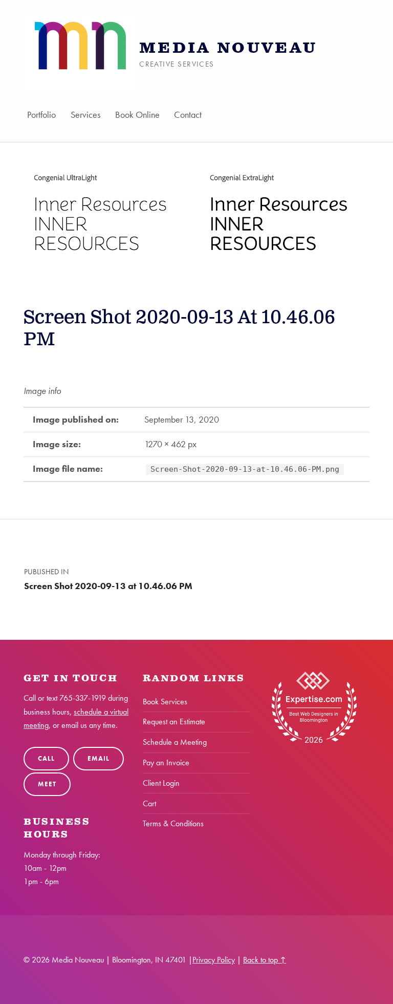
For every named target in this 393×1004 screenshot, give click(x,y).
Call (46, 758)
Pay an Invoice (166, 762)
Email (98, 758)
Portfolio (41, 114)
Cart (149, 803)
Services (85, 114)
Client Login (161, 783)
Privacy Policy (213, 959)
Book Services (165, 701)
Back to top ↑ (264, 959)
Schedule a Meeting (175, 742)
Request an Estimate (174, 721)
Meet (47, 784)
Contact (188, 114)
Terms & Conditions (173, 823)
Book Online (137, 114)
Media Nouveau (228, 48)
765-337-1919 (82, 698)
